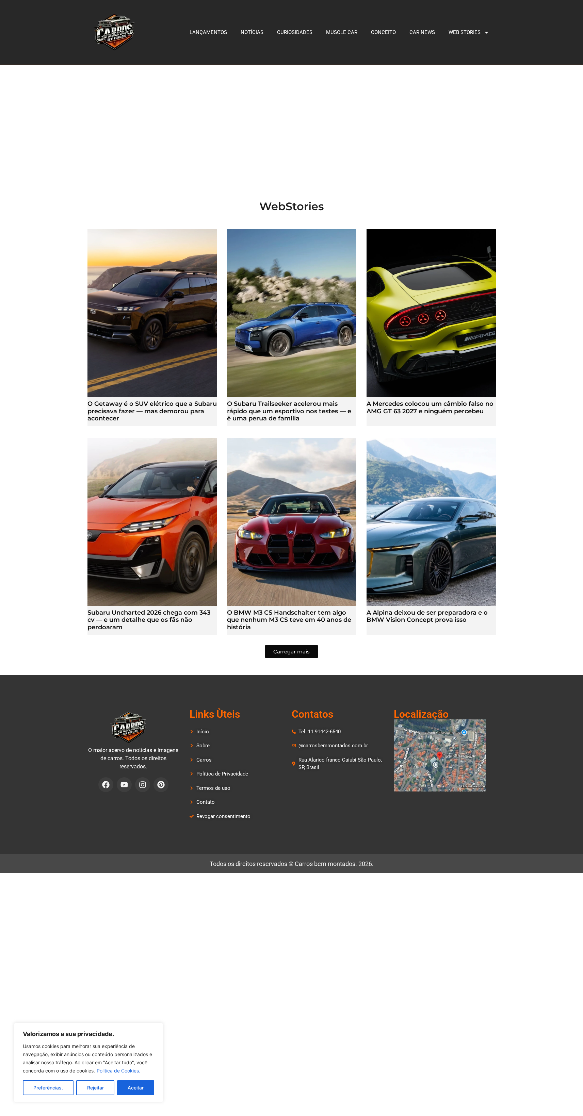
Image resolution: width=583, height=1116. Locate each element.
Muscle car (341, 32)
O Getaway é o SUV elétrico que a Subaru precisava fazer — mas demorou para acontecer (152, 411)
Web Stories (465, 32)
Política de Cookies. (118, 1070)
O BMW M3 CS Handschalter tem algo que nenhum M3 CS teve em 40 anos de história (289, 620)
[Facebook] (105, 784)
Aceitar (136, 1087)
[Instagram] (142, 784)
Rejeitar (95, 1087)
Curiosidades (294, 32)
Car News (422, 32)
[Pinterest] (160, 784)
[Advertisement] (291, 116)
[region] (88, 1062)
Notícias (252, 32)
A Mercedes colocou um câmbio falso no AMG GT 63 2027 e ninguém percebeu (430, 407)
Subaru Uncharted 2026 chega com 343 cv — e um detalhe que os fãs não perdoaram (148, 620)
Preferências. (48, 1087)
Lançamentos (208, 32)
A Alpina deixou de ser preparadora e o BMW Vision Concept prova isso (427, 616)
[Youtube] (124, 784)
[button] (291, 651)
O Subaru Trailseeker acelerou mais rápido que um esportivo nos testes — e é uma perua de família (289, 411)
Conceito (383, 32)
